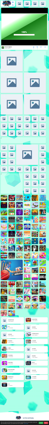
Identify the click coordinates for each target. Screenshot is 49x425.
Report (41, 48)
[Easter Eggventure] (27, 241)
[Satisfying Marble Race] (11, 248)
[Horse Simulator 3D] (27, 176)
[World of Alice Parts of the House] (42, 227)
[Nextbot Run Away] (42, 212)
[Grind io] (42, 277)
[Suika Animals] (42, 205)
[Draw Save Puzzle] (35, 126)
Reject (46, 422)
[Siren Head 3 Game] (19, 291)
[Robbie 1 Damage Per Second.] (19, 241)
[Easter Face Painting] (4, 248)
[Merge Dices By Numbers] (19, 306)
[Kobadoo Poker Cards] (11, 155)
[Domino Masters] (19, 205)
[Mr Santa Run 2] (42, 133)
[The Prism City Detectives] (35, 291)
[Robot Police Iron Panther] (19, 126)
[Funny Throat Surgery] (42, 184)
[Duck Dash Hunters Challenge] (35, 306)
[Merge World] (35, 263)
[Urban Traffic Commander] (27, 306)
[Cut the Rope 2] (11, 169)
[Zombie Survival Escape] (42, 248)
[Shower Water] (42, 198)
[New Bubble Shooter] (4, 256)
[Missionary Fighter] (42, 299)
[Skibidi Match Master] (27, 119)
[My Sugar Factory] (19, 133)
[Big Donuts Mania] (42, 220)
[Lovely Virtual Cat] (4, 162)
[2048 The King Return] (4, 306)
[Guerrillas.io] (35, 270)
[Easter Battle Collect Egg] (4, 220)
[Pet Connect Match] (4, 241)
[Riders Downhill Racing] (19, 248)
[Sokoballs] (42, 4)
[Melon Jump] (35, 205)
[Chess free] (11, 256)
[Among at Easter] (35, 119)
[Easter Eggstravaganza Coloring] (42, 270)
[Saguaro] (4, 155)
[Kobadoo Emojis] (12, 83)
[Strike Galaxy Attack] (35, 104)
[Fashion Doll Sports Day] (11, 241)
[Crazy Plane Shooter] (4, 133)
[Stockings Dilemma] (27, 291)
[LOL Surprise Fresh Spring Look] (19, 119)
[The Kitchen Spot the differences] (4, 119)
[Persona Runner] (27, 220)
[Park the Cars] (11, 119)
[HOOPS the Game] (4, 169)
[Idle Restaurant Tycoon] (11, 227)
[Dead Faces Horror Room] (35, 248)
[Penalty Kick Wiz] (35, 4)
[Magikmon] (42, 119)
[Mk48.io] (42, 191)
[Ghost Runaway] (42, 234)
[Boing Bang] (35, 133)
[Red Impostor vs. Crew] (42, 126)
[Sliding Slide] (35, 169)
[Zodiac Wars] (11, 234)
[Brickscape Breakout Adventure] (27, 284)
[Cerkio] (19, 4)
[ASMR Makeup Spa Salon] (27, 299)
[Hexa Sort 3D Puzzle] (4, 234)
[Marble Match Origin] (19, 227)
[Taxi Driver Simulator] (4, 198)
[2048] (11, 133)
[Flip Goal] (42, 169)
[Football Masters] (19, 169)
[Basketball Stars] (11, 126)
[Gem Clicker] (35, 191)
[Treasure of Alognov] (35, 198)
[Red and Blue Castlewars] (42, 284)
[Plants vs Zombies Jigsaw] (35, 234)
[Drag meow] (27, 191)
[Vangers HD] (11, 162)
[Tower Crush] (35, 176)
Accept (41, 422)
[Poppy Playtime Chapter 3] (11, 198)
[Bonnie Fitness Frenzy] (4, 313)
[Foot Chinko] (35, 184)
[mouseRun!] (27, 234)
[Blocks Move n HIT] (11, 220)
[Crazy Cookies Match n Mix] (4, 227)
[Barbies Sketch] (35, 83)
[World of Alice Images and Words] (27, 270)
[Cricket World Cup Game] (12, 270)
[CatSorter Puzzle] (4, 284)
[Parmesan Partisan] (12, 104)
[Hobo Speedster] (4, 212)
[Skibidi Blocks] (42, 148)
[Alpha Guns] (42, 162)
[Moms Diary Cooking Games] (42, 291)
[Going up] (42, 176)
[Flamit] (12, 61)
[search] (13, 5)
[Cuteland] (35, 227)
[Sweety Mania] (42, 306)
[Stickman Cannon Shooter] (42, 241)
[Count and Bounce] (35, 256)
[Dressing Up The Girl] (35, 277)
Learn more (26, 423)
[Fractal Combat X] (27, 126)
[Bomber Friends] (27, 184)
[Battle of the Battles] (27, 277)
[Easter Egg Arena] (27, 198)
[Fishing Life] (19, 198)
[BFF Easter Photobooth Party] (35, 220)
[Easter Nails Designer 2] (42, 256)
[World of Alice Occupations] (11, 291)
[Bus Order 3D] (11, 284)
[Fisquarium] (27, 227)
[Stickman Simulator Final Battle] (11, 148)
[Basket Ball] (35, 241)
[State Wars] (35, 284)
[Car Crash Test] (27, 155)
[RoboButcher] (4, 126)
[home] (13, 2)
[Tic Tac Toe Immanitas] (4, 299)
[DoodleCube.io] (27, 133)
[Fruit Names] (19, 256)
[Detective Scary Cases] (27, 248)
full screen (45, 48)
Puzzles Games (8, 48)
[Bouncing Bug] (4, 148)
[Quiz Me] (27, 205)
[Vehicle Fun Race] (42, 263)
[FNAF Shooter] (11, 205)
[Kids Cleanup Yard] (11, 313)
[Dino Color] (11, 212)
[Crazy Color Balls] (4, 205)
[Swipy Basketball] (42, 155)
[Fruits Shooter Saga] (27, 263)
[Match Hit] (11, 299)
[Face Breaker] (27, 169)
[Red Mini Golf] (19, 212)
